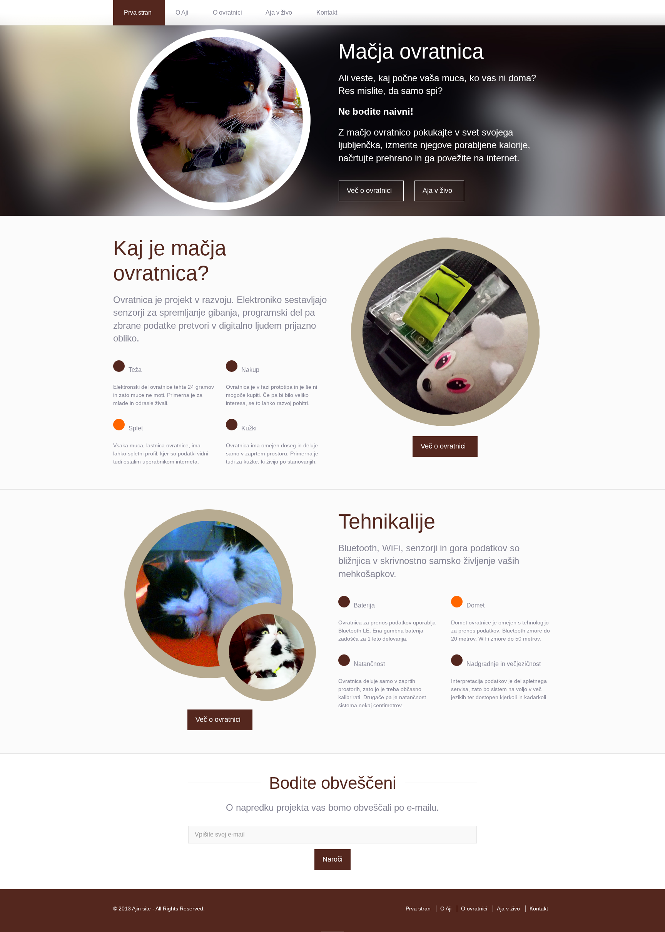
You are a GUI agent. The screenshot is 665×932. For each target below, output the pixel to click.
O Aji (182, 12)
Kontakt (327, 12)
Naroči (332, 859)
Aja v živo (279, 12)
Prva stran (137, 12)
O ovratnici (227, 12)
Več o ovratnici (369, 190)
